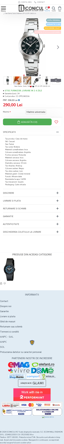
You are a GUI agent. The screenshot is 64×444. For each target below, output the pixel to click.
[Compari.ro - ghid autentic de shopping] (16, 420)
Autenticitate (11, 224)
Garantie (8, 216)
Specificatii (9, 132)
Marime (6, 112)
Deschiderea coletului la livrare (22, 231)
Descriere (8, 192)
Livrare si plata (12, 200)
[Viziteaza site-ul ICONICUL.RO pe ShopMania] (16, 376)
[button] (6, 47)
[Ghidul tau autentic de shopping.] (33, 376)
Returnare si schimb (14, 208)
